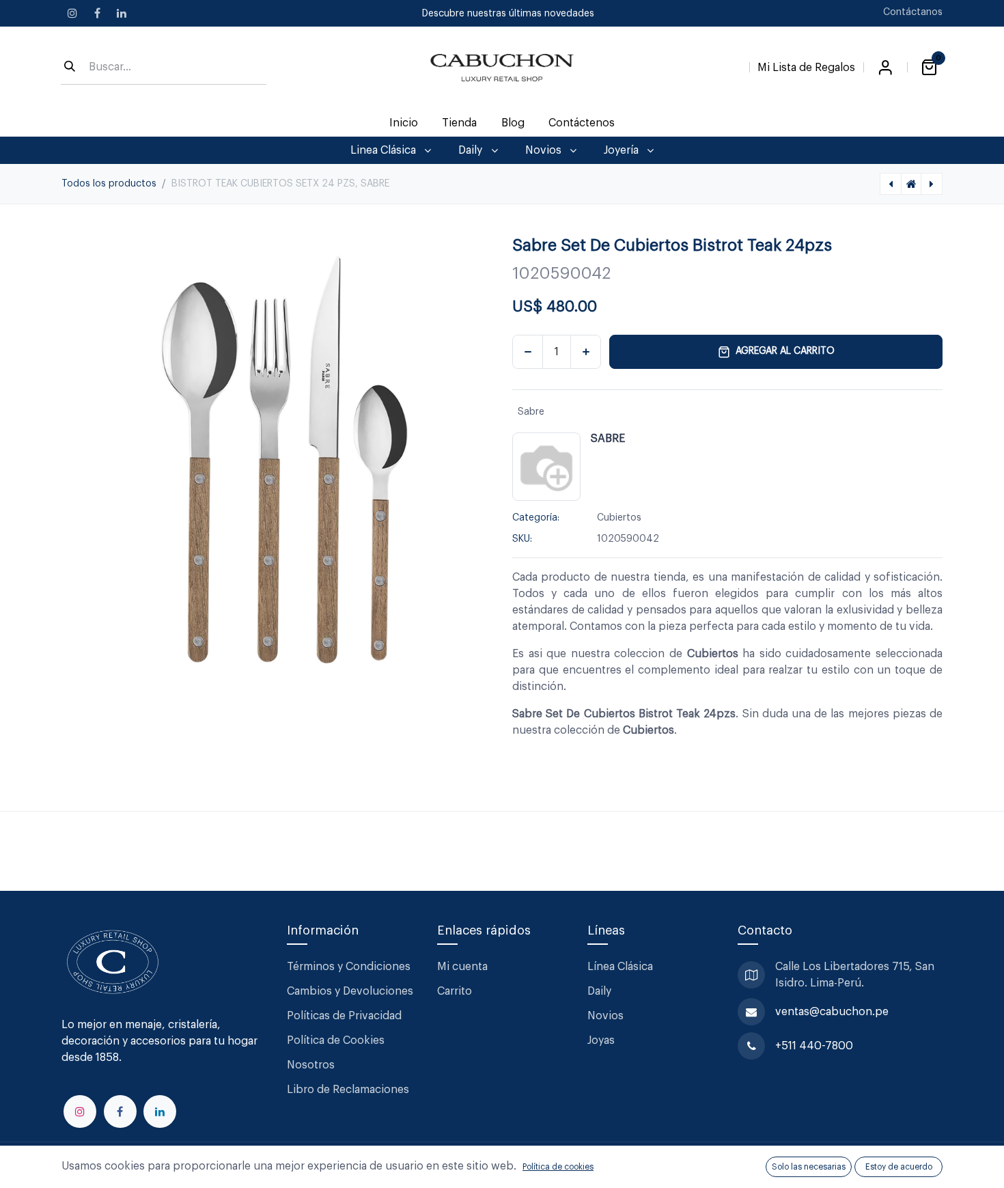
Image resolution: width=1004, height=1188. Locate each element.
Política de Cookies (336, 1040)
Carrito (454, 991)
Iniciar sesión (885, 67)
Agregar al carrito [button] (785, 351)
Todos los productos (108, 184)
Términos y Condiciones (350, 966)
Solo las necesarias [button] (809, 1167)
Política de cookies (558, 1167)
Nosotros (311, 1065)
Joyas (601, 1040)
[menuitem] (404, 123)
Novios (605, 1015)
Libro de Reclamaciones (348, 1089)
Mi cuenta (462, 966)
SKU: (522, 539)
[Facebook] (97, 13)
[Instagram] (72, 13)
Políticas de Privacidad (344, 1015)
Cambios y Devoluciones (350, 991)
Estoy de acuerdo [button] (898, 1167)
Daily (599, 991)
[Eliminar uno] (527, 351)
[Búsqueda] (70, 68)
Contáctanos (913, 12)
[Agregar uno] (585, 351)
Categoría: (535, 518)
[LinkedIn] (122, 13)
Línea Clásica (620, 966)
